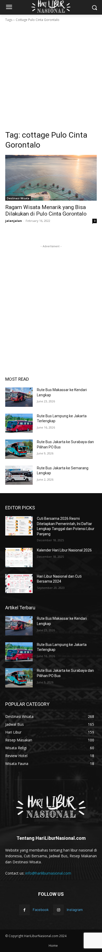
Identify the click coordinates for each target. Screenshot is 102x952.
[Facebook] (24, 910)
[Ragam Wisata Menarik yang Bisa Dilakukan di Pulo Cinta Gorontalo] (51, 178)
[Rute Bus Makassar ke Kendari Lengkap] (19, 397)
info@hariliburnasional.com (48, 873)
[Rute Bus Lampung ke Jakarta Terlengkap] (19, 423)
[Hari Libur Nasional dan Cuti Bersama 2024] (19, 583)
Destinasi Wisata (18, 198)
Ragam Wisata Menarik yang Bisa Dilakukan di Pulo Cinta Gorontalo (46, 210)
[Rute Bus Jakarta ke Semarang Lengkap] (19, 475)
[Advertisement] (51, 76)
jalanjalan (13, 221)
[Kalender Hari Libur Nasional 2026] (19, 557)
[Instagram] (58, 910)
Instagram (75, 910)
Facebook (41, 910)
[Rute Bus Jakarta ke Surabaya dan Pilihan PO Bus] (19, 449)
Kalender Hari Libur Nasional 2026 (64, 550)
